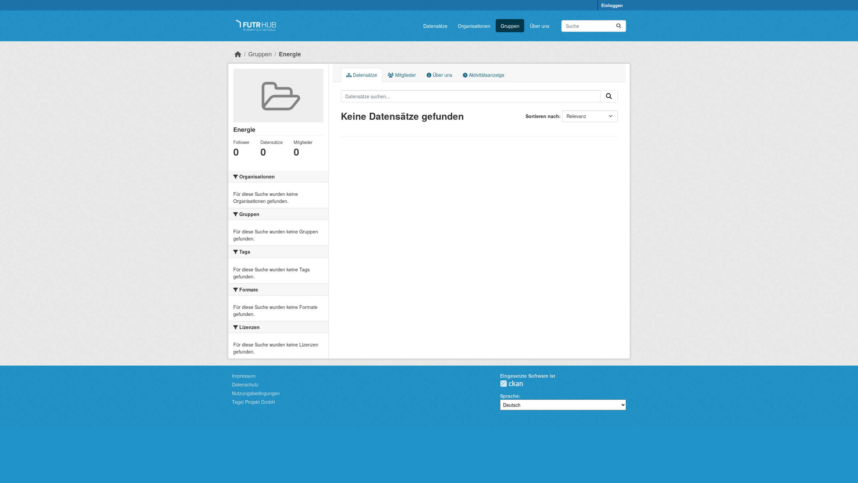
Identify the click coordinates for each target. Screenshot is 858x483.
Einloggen (612, 5)
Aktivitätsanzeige (486, 74)
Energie (290, 54)
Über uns (539, 25)
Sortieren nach (542, 116)
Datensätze (435, 25)
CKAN (511, 383)
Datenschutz (245, 384)
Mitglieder (405, 74)
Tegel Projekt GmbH (253, 401)
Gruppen (510, 25)
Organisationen (474, 25)
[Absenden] (618, 26)
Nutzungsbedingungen (256, 393)
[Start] (238, 54)
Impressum (244, 375)
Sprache (509, 395)
